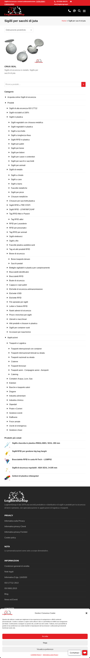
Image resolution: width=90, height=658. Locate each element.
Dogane (12, 392)
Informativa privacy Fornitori (15, 532)
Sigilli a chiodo (17, 175)
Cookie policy (10, 538)
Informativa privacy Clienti (15, 526)
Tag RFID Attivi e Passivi (19, 214)
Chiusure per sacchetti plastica (22, 201)
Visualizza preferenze (45, 649)
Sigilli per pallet (17, 144)
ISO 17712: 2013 (11, 583)
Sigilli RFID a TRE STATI (19, 205)
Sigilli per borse (17, 148)
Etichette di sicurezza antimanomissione (26, 289)
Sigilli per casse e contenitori (23, 157)
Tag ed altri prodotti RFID (19, 249)
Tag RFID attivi (17, 219)
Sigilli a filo (13, 241)
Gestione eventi (15, 413)
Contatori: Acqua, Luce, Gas (20, 379)
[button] (86, 613)
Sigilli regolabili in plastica (22, 127)
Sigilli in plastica (16, 117)
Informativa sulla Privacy (50, 655)
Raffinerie (13, 417)
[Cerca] (83, 84)
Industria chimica (16, 400)
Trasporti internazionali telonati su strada (28, 353)
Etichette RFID (15, 298)
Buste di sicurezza (16, 281)
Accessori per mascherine (20, 332)
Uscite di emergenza (17, 426)
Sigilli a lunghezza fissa (21, 135)
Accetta (45, 636)
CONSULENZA (9, 4)
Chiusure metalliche (19, 197)
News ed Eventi (11, 600)
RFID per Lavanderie (18, 224)
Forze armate (14, 422)
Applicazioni (13, 338)
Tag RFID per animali (18, 232)
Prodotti (11, 103)
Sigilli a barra (16, 184)
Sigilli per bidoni (17, 152)
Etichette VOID (15, 293)
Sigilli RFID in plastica (20, 140)
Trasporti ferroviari (18, 366)
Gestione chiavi (15, 430)
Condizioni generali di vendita (16, 566)
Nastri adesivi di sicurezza (20, 311)
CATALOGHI (40, 1)
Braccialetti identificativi (19, 272)
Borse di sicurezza (17, 254)
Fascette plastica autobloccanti (22, 245)
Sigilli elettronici (15, 236)
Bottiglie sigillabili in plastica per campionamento (29, 268)
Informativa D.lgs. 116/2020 (15, 577)
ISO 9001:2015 (10, 588)
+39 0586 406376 (62, 1)
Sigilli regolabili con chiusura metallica (27, 122)
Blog (6, 594)
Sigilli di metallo (15, 170)
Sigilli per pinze (17, 192)
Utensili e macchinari (18, 319)
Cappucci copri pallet (18, 285)
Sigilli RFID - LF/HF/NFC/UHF (22, 209)
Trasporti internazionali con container (26, 349)
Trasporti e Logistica (17, 343)
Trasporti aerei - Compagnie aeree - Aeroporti (30, 370)
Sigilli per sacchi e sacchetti (22, 161)
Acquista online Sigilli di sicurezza (22, 97)
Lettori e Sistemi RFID (18, 306)
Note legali (8, 572)
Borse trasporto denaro (20, 259)
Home (64, 21)
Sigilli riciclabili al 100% (19, 113)
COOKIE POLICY (36, 655)
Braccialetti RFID (16, 276)
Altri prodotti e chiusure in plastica (23, 323)
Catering (14, 374)
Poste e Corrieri (15, 409)
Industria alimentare (17, 396)
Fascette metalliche (19, 188)
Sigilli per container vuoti (19, 328)
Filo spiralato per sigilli (18, 302)
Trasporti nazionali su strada (22, 357)
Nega (45, 643)
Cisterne (14, 362)
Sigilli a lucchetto (18, 131)
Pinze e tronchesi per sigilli (20, 315)
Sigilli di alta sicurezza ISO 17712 (23, 108)
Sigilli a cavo (16, 179)
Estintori (12, 383)
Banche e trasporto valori (19, 387)
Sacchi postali (17, 263)
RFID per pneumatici (17, 228)
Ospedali (13, 404)
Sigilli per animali (18, 165)
